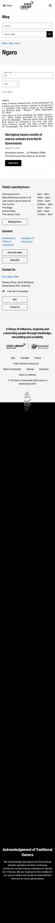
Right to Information (12, 369)
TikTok (5, 241)
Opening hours (14, 221)
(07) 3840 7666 (10, 277)
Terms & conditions (27, 374)
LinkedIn (6, 245)
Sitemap (30, 369)
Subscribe (14, 260)
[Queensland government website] (39, 346)
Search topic (8, 72)
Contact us (15, 307)
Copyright (24, 357)
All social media (15, 252)
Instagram (26, 238)
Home (4, 43)
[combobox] (27, 26)
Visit (15, 299)
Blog (5, 16)
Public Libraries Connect (24, 363)
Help (13, 357)
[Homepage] (15, 346)
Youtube (25, 241)
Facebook (7, 238)
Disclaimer (44, 369)
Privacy (38, 357)
